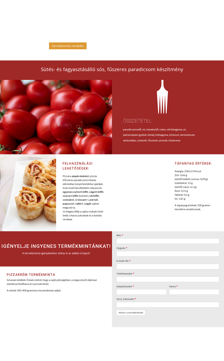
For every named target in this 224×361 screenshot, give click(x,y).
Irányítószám (125, 286)
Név (119, 235)
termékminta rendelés (68, 46)
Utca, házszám (126, 299)
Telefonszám (125, 273)
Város (173, 286)
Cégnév (121, 248)
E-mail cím (123, 260)
